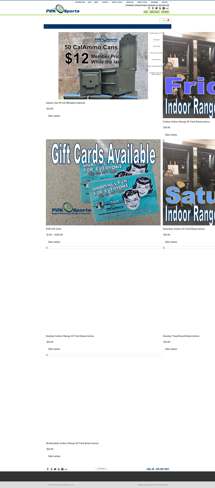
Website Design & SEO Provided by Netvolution (153, 485)
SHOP (89, 2)
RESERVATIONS (80, 2)
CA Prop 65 (101, 468)
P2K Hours (165, 12)
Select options (54, 115)
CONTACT (165, 2)
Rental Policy (154, 12)
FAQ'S (145, 12)
